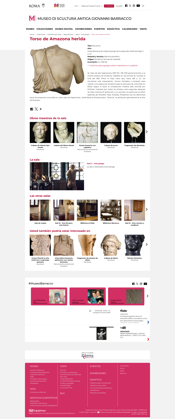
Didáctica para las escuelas (100, 383)
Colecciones (45, 29)
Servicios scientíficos (43, 398)
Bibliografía (34, 401)
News (122, 368)
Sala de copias (40, 223)
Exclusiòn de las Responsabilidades (118, 412)
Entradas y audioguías (68, 372)
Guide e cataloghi (67, 383)
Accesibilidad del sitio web (139, 413)
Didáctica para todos (98, 385)
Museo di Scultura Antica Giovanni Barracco (84, 18)
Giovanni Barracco (37, 370)
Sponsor (123, 373)
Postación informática (38, 403)
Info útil (63, 370)
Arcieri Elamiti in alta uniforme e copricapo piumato (40, 260)
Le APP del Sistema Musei (70, 381)
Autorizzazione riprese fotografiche (43, 405)
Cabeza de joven (111, 145)
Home (32, 34)
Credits (134, 412)
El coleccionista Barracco (39, 372)
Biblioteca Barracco (111, 223)
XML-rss (144, 414)
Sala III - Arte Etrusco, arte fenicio (64, 224)
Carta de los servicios (38, 381)
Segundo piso (68, 34)
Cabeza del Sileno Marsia (64, 145)
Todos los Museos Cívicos (90, 6)
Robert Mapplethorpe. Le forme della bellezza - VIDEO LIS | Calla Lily (132, 335)
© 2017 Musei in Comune (87, 412)
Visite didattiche (66, 379)
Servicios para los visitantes (70, 374)
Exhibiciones (83, 29)
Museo (30, 29)
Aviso (122, 371)
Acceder (119, 6)
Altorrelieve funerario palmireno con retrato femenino (64, 260)
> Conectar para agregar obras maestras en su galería (113, 65)
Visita (143, 29)
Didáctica (113, 29)
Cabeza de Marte (111, 258)
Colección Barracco (37, 374)
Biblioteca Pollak (87, 223)
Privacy (102, 412)
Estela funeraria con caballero (87, 146)
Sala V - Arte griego (82, 34)
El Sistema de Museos (38, 379)
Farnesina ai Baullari (38, 392)
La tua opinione (66, 388)
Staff (32, 377)
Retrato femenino (134, 258)
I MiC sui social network (78, 301)
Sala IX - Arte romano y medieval (134, 224)
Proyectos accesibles (98, 393)
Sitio (33, 389)
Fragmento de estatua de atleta (87, 259)
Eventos (99, 29)
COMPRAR (109, 6)
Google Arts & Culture (115, 301)
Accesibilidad (65, 385)
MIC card (63, 377)
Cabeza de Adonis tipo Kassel (40, 146)
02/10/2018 (133, 318)
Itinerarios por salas (54, 34)
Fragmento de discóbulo (135, 145)
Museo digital (64, 29)
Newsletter (34, 383)
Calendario (129, 29)
